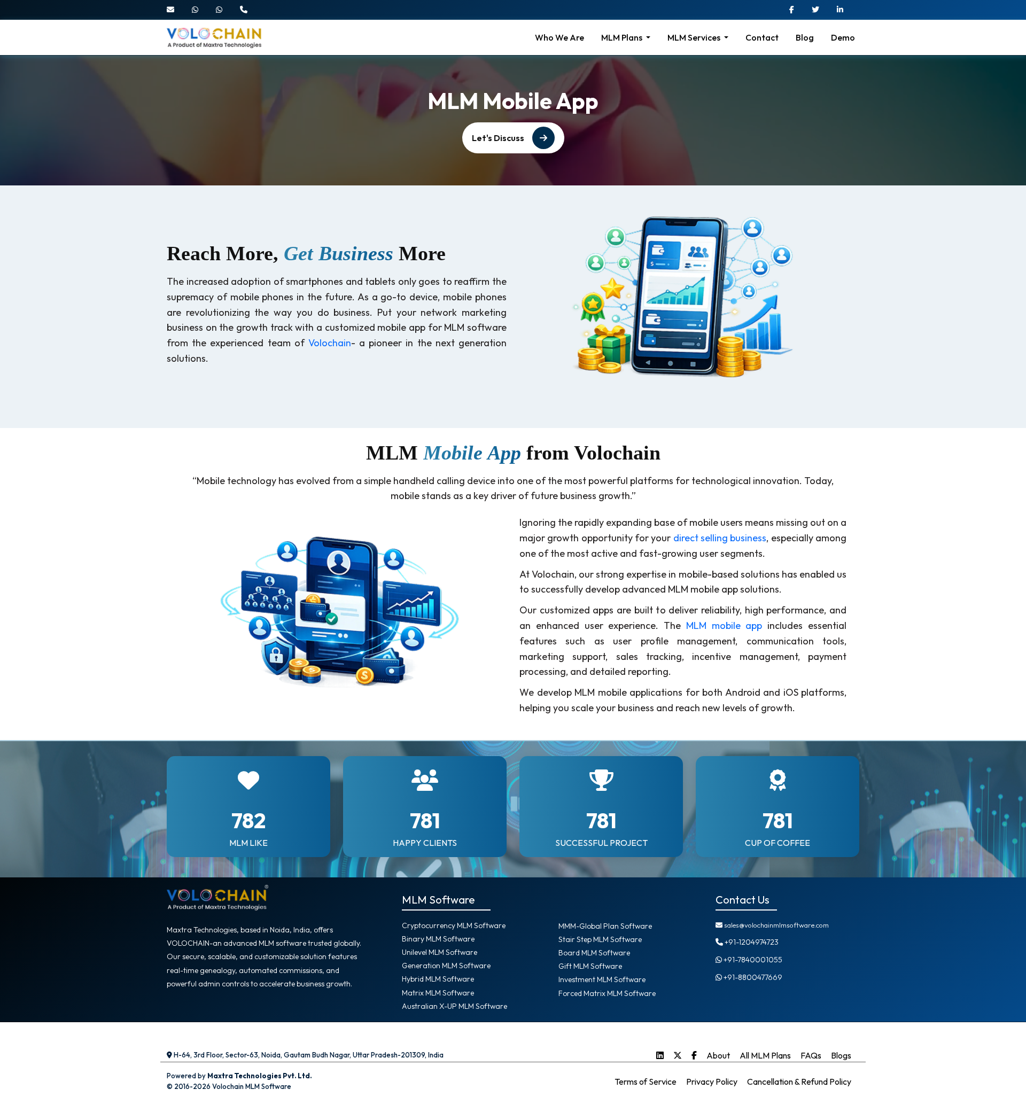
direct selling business (720, 538)
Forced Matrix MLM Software (607, 993)
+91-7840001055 (752, 959)
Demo (843, 37)
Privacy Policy (711, 1081)
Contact (762, 37)
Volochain (329, 343)
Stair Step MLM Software (600, 939)
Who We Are (559, 37)
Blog (805, 37)
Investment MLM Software (602, 979)
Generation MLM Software (446, 965)
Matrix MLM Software (438, 993)
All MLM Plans (765, 1055)
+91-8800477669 (752, 977)
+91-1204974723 (751, 942)
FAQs (810, 1055)
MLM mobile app (724, 625)
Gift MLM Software (590, 966)
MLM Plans (622, 37)
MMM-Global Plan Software (605, 926)
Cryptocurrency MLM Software (454, 925)
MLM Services (694, 37)
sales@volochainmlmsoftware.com (775, 925)
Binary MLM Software (438, 939)
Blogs (841, 1055)
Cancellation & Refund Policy (799, 1081)
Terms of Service (646, 1081)
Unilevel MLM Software (439, 952)
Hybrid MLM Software (438, 979)
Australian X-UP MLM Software (454, 1006)
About (718, 1055)
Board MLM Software (594, 953)
